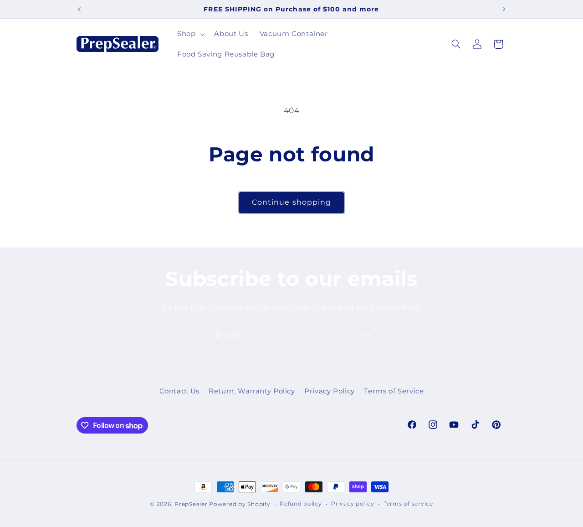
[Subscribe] (366, 336)
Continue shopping (291, 202)
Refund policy (301, 504)
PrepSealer (190, 504)
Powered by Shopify (239, 504)
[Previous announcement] (79, 9)
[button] (189, 34)
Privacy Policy (329, 391)
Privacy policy (352, 504)
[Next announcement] (504, 9)
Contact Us (179, 391)
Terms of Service (394, 391)
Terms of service (408, 504)
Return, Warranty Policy (252, 391)
